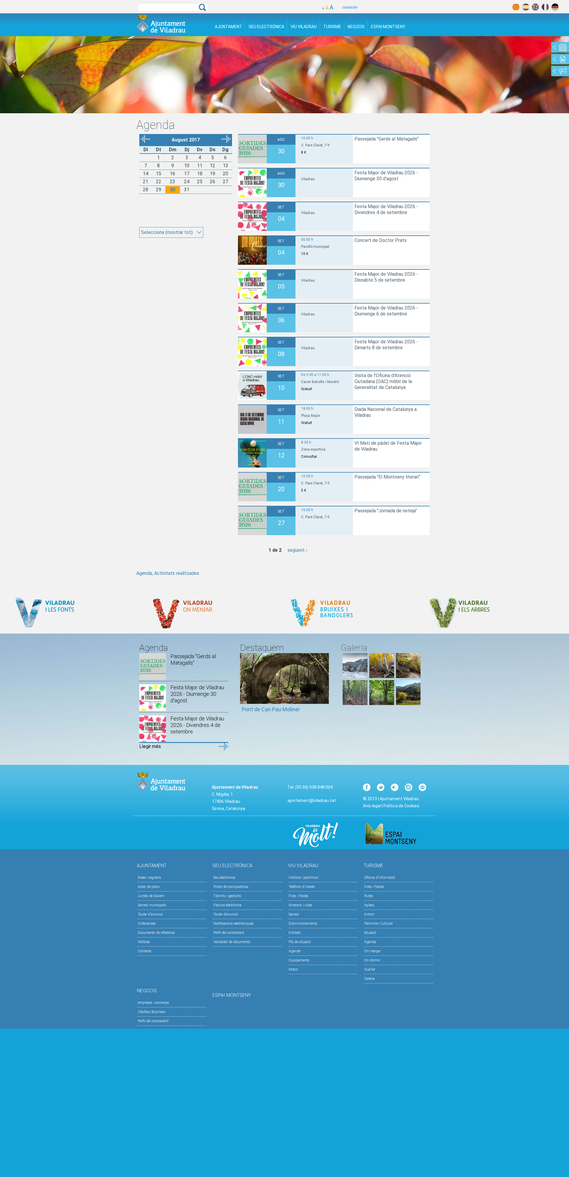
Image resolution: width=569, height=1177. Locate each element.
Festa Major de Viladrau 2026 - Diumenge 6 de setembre (386, 311)
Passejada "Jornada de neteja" (385, 510)
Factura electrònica (227, 905)
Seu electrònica (224, 877)
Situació (370, 933)
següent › (297, 550)
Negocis (356, 26)
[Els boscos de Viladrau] (381, 676)
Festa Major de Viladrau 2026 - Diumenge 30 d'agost (386, 175)
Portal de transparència (230, 887)
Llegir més (150, 746)
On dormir (372, 960)
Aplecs (369, 905)
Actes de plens (149, 887)
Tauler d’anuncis (225, 914)
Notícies (144, 942)
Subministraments (303, 923)
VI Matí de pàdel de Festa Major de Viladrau (388, 446)
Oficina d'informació (379, 877)
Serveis (294, 914)
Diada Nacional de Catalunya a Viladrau (385, 412)
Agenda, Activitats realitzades (167, 573)
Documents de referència (156, 933)
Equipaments (299, 960)
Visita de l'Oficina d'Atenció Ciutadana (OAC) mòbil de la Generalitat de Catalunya (383, 381)
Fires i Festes (299, 896)
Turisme (332, 26)
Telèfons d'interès (302, 887)
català (515, 7)
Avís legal (372, 805)
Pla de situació (300, 942)
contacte (349, 7)
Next (324, 685)
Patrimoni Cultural (378, 923)
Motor (293, 969)
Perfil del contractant (228, 933)
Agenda (295, 951)
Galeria (369, 979)
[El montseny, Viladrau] (355, 676)
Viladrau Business (152, 1012)
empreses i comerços (153, 1003)
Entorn (369, 914)
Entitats (295, 933)
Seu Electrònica (266, 26)
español (525, 7)
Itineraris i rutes (300, 905)
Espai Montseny (388, 26)
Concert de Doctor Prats (380, 240)
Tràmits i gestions (227, 896)
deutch (555, 7)
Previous (244, 685)
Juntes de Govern (151, 896)
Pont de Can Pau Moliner (271, 709)
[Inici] (161, 23)
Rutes (368, 896)
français (545, 7)
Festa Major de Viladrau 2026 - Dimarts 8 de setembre (386, 344)
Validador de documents (231, 942)
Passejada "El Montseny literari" (387, 477)
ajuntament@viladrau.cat (311, 800)
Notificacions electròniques (233, 923)
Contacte (144, 951)
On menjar (372, 951)
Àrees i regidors (149, 877)
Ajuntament (228, 26)
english (535, 7)
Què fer (369, 969)
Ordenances (147, 923)
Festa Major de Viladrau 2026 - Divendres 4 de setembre (386, 209)
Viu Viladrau (304, 26)
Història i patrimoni (304, 877)
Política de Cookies (401, 805)
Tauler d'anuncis (150, 914)
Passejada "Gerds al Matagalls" (386, 139)
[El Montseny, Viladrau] (408, 703)
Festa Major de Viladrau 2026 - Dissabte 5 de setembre (386, 277)
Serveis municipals (152, 905)
